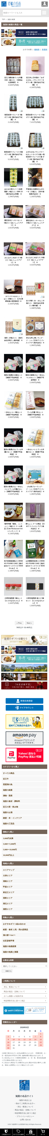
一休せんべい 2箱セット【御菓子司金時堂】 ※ (13, 413)
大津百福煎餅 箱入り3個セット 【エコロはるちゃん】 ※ (35, 600)
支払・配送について (12, 987)
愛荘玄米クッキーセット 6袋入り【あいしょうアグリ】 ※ (13, 222)
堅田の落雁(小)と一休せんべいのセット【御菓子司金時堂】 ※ (35, 377)
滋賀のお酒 (7, 812)
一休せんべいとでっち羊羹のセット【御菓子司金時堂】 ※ (35, 451)
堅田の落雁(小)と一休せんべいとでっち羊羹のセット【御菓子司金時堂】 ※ (13, 489)
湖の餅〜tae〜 (9, 935)
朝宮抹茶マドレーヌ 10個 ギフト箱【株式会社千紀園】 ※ (13, 154)
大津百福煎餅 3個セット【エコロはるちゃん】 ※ (13, 599)
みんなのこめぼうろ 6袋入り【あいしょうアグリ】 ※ (13, 260)
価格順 (36, 49)
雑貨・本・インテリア (12, 818)
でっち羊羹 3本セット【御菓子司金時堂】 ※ (35, 413)
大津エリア (7, 875)
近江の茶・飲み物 (10, 806)
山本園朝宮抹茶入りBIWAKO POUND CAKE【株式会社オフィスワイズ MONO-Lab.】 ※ (35, 564)
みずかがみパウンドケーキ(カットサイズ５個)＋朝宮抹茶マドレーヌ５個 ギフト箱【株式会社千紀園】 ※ (35, 157)
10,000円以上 (8, 855)
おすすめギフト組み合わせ (14, 924)
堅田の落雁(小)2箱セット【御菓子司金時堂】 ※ (13, 376)
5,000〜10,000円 (10, 849)
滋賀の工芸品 (8, 823)
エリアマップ (8, 870)
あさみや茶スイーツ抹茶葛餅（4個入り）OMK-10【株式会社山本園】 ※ (13, 191)
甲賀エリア (7, 886)
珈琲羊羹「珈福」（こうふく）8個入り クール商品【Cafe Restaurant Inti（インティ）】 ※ (13, 527)
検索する (9, 971)
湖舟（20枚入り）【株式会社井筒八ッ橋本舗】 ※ (13, 339)
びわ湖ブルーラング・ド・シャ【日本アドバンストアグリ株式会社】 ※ (35, 489)
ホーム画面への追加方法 (13, 996)
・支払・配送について (24, 1107)
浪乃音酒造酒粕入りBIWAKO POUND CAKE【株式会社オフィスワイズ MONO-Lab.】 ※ (13, 564)
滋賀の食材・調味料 (11, 801)
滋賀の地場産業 (9, 946)
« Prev (19, 623)
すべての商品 (8, 773)
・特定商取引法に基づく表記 (24, 1113)
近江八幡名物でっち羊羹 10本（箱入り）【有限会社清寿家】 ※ (13, 80)
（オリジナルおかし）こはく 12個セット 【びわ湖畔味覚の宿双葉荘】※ (13, 298)
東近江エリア (8, 892)
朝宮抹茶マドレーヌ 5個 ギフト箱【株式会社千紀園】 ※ (13, 117)
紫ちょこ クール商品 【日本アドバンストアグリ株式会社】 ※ (35, 526)
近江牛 (6, 778)
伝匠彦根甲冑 (8, 940)
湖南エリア (7, 881)
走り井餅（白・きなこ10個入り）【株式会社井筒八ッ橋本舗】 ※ (35, 303)
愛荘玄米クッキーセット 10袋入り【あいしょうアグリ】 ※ (35, 223)
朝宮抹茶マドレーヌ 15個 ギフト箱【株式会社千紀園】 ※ (35, 117)
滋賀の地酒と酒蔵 (10, 952)
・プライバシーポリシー (24, 1116)
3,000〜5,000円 (9, 844)
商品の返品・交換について (14, 991)
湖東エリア (7, 898)
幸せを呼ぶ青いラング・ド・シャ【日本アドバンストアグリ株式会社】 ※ (35, 340)
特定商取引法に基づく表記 (14, 1001)
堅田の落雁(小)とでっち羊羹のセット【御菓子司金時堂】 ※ (13, 451)
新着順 (44, 49)
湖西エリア (7, 909)
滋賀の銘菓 (11, 19)
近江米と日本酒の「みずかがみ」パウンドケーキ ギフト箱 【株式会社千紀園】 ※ (35, 81)
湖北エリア (7, 903)
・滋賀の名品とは (24, 1100)
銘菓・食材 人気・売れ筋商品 (15, 929)
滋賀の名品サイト (24, 1096)
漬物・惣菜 (7, 795)
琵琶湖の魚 (7, 784)
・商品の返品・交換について (24, 1110)
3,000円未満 (8, 838)
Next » (29, 623)
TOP (3, 19)
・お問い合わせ (24, 1120)
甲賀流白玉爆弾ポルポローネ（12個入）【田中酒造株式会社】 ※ (35, 191)
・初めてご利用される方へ (24, 1103)
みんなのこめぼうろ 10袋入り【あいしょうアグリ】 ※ (35, 260)
